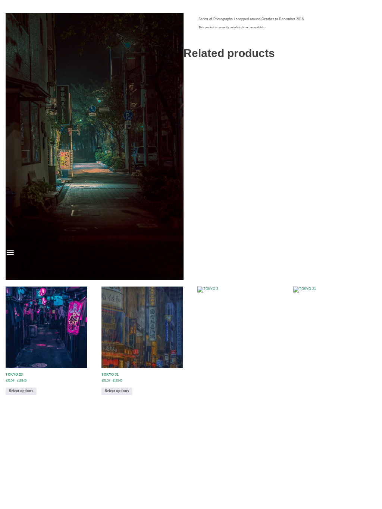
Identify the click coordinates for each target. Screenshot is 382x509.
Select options (21, 391)
